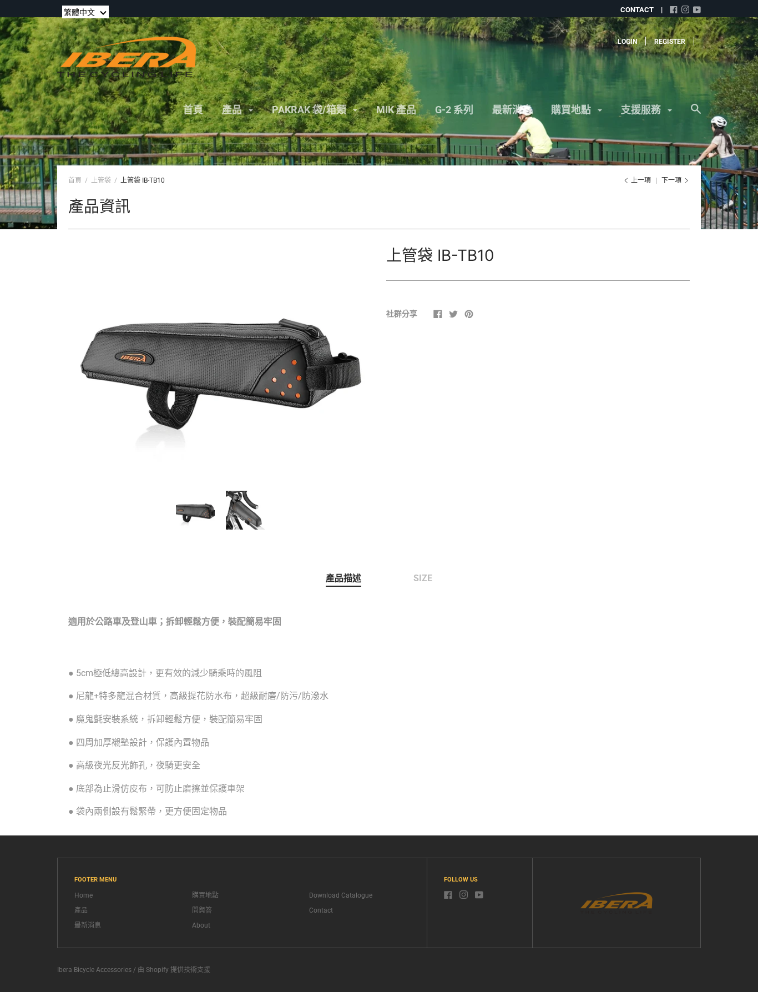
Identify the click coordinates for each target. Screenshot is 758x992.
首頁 (193, 109)
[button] (85, 12)
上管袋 (101, 180)
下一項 (672, 180)
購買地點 (572, 109)
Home (83, 895)
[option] (220, 357)
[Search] (696, 114)
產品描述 (343, 578)
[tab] (343, 579)
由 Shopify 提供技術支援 (174, 970)
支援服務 (642, 109)
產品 (233, 109)
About (201, 925)
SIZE (422, 578)
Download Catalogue (340, 895)
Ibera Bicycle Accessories (94, 970)
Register (669, 42)
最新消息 (512, 109)
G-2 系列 (454, 109)
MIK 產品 (396, 109)
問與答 (202, 910)
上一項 (641, 180)
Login (627, 42)
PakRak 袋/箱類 (310, 109)
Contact (321, 910)
